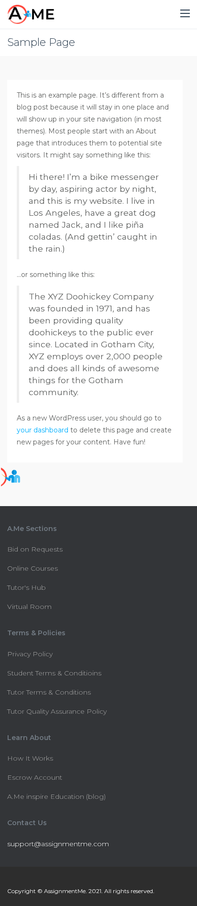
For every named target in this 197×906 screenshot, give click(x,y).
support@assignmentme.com (58, 844)
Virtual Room (29, 606)
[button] (185, 14)
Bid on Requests (35, 549)
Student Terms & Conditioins (54, 673)
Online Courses (32, 568)
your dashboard (42, 430)
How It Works (30, 758)
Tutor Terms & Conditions (49, 692)
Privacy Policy (30, 654)
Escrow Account (34, 777)
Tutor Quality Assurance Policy (57, 711)
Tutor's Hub (26, 587)
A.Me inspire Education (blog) (56, 796)
